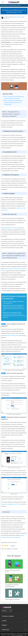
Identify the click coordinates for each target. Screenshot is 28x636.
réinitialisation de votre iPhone (11, 227)
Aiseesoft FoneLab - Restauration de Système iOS (14, 297)
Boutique (4, 610)
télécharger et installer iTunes (11, 335)
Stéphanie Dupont (18, 17)
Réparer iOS (6, 18)
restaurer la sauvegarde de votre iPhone (11, 504)
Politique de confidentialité (17, 635)
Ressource (6, 5)
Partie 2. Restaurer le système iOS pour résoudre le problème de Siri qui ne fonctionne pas (13, 102)
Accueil (2, 5)
